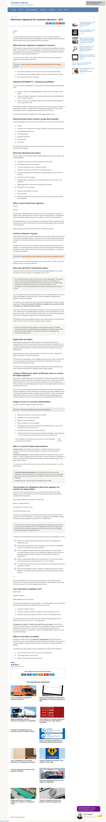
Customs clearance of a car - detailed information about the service (87, 24)
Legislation (52, 9)
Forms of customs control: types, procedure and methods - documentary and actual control (86, 48)
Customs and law (19, 2)
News (59, 9)
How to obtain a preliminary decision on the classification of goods (87, 70)
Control (21, 9)
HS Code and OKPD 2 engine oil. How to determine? (87, 30)
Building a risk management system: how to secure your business (87, 56)
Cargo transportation (31, 9)
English (7, 821)
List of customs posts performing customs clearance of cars (81, 63)
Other (65, 9)
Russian (2, 821)
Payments (43, 9)
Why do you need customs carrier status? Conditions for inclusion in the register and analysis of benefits (87, 40)
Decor (14, 9)
